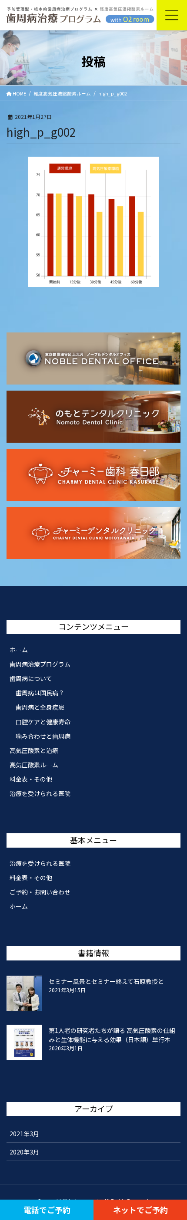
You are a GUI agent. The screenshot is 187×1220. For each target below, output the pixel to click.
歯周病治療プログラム (40, 664)
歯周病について (31, 678)
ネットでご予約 (140, 1209)
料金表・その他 (31, 779)
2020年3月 (24, 1152)
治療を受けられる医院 (40, 793)
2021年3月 (24, 1133)
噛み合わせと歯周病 (43, 736)
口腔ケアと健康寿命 (43, 721)
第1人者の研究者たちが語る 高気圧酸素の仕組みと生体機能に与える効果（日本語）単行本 (112, 1035)
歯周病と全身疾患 (40, 707)
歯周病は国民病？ (40, 692)
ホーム (19, 649)
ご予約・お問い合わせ (40, 892)
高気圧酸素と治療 (34, 750)
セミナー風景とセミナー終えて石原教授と (106, 981)
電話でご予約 (46, 1209)
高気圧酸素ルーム (34, 764)
